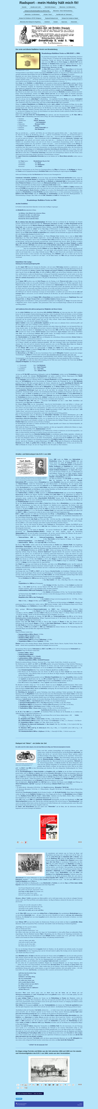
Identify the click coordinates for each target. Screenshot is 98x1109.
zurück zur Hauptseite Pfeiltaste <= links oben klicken (29, 1093)
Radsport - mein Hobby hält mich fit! (49, 3)
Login (81, 1103)
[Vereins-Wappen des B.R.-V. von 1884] (28, 61)
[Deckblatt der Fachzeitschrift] (25, 842)
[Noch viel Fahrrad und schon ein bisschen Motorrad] (49, 827)
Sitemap (25, 1103)
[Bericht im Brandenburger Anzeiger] (22, 842)
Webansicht (79, 1104)
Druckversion (20, 1103)
